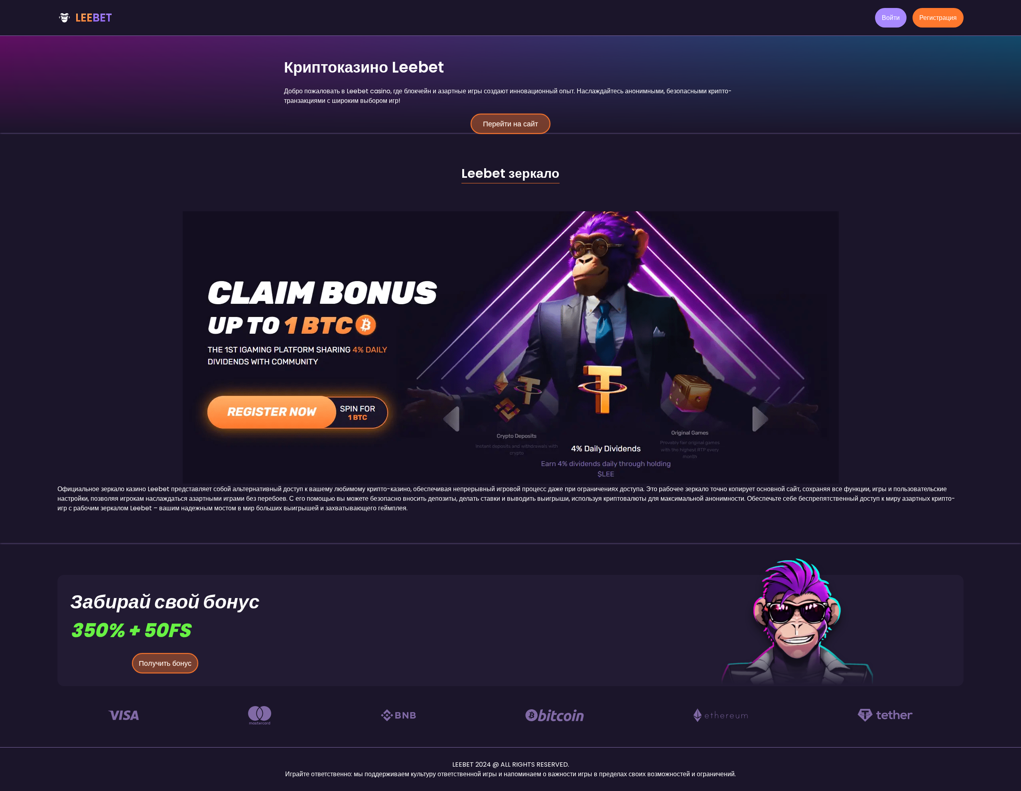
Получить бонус (165, 663)
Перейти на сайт (510, 124)
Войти (891, 17)
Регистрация (938, 17)
